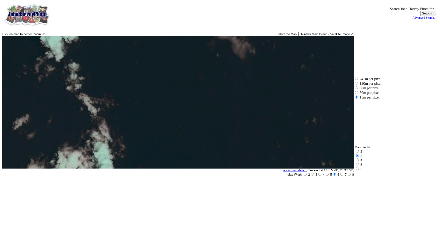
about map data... (295, 170)
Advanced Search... (424, 17)
